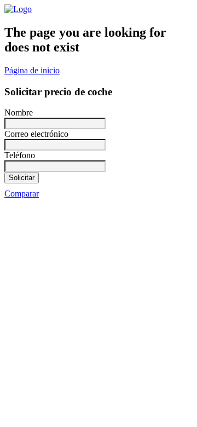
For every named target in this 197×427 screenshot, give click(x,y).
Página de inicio (32, 70)
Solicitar (21, 178)
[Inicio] (18, 9)
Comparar (21, 193)
